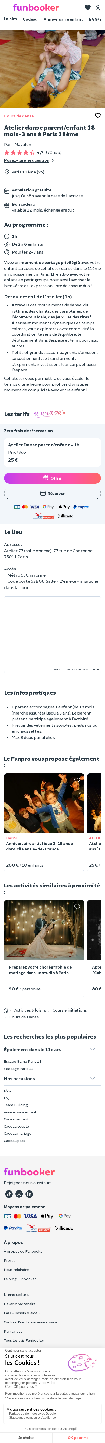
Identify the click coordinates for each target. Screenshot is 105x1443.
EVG (7, 1090)
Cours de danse (19, 115)
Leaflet (57, 669)
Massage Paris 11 (18, 1068)
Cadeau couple (16, 1126)
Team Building (16, 1105)
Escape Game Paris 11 (22, 1061)
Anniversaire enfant (63, 19)
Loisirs (10, 18)
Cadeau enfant (16, 1119)
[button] (88, 8)
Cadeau (30, 19)
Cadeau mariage (17, 1133)
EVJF (8, 1098)
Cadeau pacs (14, 1140)
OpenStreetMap (74, 669)
